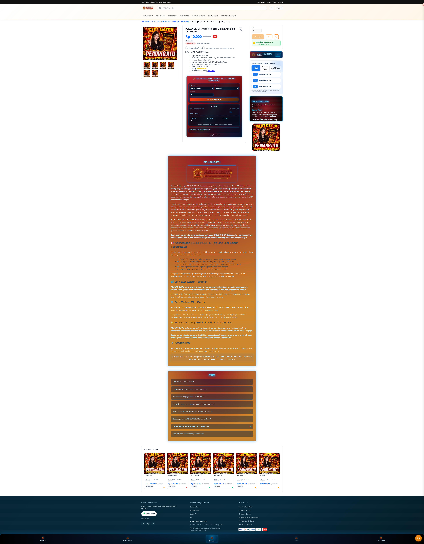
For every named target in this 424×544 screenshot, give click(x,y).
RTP (296, 541)
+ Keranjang (257, 37)
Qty (253, 27)
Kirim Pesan (150, 514)
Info (277, 55)
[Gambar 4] (170, 65)
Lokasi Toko (194, 514)
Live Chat (381, 541)
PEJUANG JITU (213, 16)
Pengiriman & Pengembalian (249, 517)
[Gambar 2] (154, 65)
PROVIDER (193, 85)
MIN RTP (192, 92)
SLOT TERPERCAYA (198, 16)
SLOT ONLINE (160, 16)
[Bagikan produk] (241, 29)
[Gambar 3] (162, 65)
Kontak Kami (194, 510)
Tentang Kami (195, 507)
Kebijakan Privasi (244, 510)
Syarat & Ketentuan (246, 507)
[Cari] (160, 8)
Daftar (275, 2)
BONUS (43, 541)
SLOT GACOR (184, 16)
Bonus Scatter (256, 68)
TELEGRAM (127, 541)
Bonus (269, 2)
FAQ (191, 517)
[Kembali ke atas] (419, 532)
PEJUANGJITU (260, 2)
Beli (269, 37)
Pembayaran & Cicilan (246, 521)
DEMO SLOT (172, 16)
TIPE (216, 85)
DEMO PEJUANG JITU (228, 16)
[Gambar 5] (146, 73)
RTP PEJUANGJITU (275, 68)
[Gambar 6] (154, 73)
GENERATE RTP (214, 99)
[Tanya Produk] (276, 36)
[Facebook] (143, 523)
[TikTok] (153, 523)
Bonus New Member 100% (265, 68)
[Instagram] (148, 523)
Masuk (280, 2)
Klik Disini (211, 71)
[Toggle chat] (418, 538)
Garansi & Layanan (245, 525)
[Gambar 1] (146, 65)
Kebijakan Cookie (245, 514)
